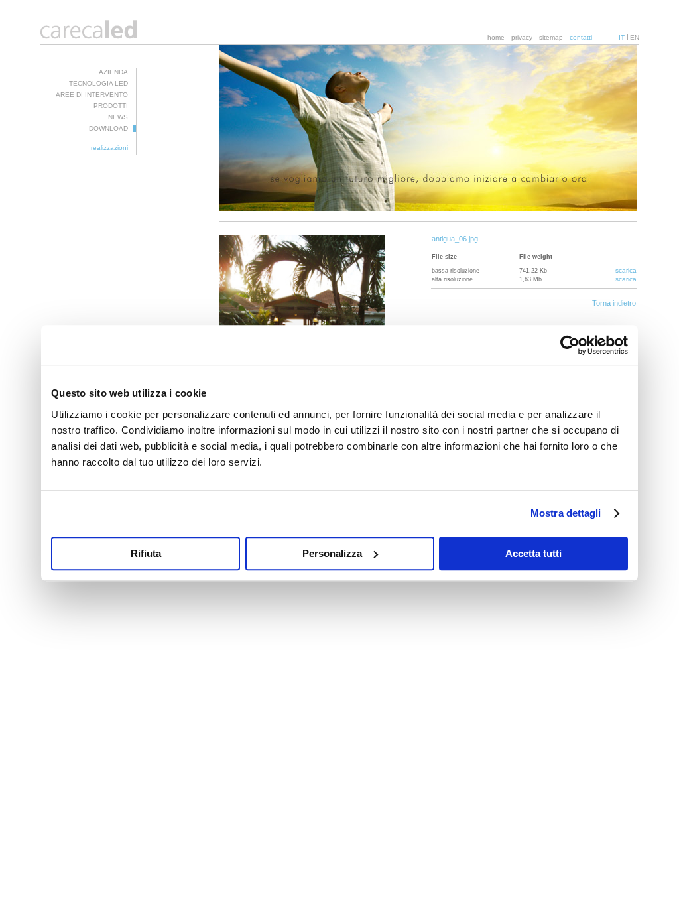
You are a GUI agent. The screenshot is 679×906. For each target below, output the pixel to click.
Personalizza (332, 553)
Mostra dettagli (565, 513)
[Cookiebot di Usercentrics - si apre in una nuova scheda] (570, 345)
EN (634, 37)
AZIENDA (113, 72)
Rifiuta (146, 553)
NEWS (118, 117)
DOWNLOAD (108, 128)
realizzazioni (109, 147)
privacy (521, 37)
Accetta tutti (533, 553)
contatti (581, 37)
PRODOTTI (110, 105)
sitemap (551, 37)
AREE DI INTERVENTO (92, 94)
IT (622, 37)
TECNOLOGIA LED (98, 83)
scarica (626, 270)
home (496, 37)
